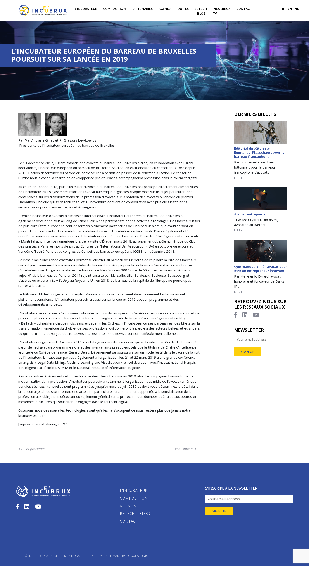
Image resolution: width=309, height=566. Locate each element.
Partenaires (142, 9)
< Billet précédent (32, 448)
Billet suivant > (185, 448)
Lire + (238, 178)
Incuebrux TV (222, 11)
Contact (244, 9)
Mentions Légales (79, 556)
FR (282, 9)
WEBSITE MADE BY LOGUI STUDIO (124, 556)
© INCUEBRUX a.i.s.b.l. (42, 556)
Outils (183, 9)
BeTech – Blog (201, 11)
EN (290, 9)
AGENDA (128, 505)
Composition (114, 9)
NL (297, 9)
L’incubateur (86, 9)
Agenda (165, 9)
